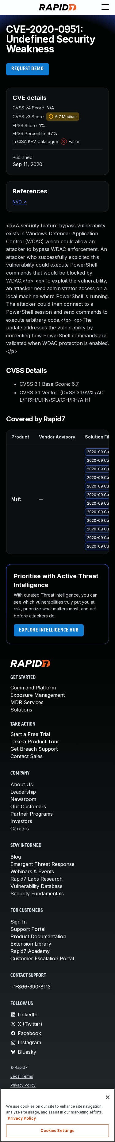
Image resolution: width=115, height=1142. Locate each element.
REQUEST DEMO (27, 68)
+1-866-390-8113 (30, 987)
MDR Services (27, 702)
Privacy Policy (23, 1085)
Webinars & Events (32, 871)
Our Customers (28, 806)
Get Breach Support (34, 749)
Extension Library (30, 944)
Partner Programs (31, 814)
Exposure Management (37, 695)
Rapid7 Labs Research (36, 879)
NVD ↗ (20, 201)
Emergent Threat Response (42, 864)
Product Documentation (38, 936)
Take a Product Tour (34, 741)
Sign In (18, 922)
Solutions (21, 710)
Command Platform (33, 688)
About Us (21, 784)
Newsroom (23, 799)
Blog (15, 857)
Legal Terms (21, 1076)
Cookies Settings (57, 1130)
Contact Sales (26, 756)
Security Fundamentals (37, 893)
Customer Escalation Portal (42, 958)
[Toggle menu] (105, 7)
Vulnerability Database (36, 886)
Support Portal (27, 929)
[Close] (107, 1097)
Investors (21, 821)
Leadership (23, 792)
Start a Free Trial (30, 734)
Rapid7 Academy (30, 951)
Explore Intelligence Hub (49, 630)
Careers (19, 828)
